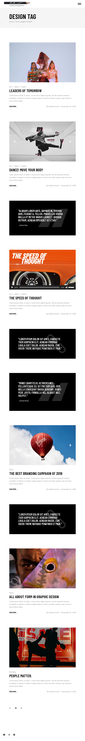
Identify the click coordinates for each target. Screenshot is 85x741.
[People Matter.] (42, 647)
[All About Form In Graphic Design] (42, 568)
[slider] (71, 287)
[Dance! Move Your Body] (42, 141)
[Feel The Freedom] (42, 218)
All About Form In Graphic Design (34, 596)
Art (10, 86)
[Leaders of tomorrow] (42, 62)
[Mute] (67, 287)
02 (16, 708)
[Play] (12, 287)
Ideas (16, 86)
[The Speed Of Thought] (42, 270)
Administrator (54, 106)
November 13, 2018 (69, 691)
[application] (42, 287)
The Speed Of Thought (25, 298)
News (11, 469)
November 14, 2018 (68, 106)
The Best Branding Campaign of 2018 (35, 473)
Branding (12, 672)
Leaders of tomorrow (25, 90)
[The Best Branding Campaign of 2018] (42, 445)
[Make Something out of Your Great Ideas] (42, 392)
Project (24, 86)
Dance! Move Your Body (26, 169)
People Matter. (20, 675)
